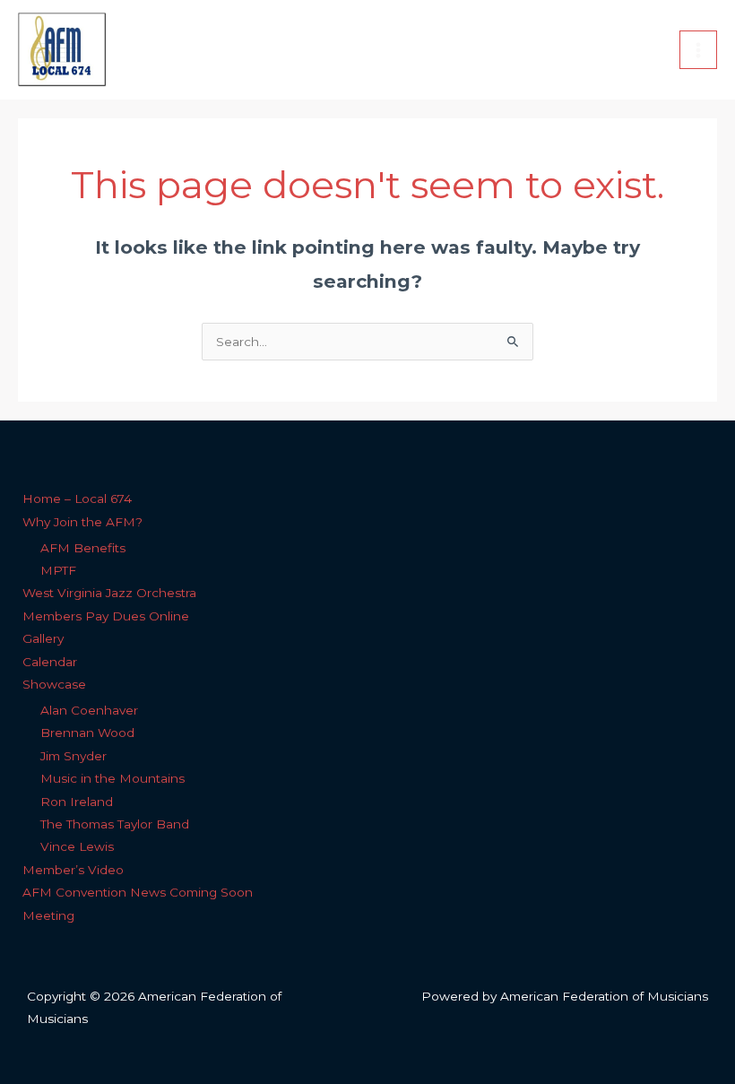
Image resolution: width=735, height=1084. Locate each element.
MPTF (58, 570)
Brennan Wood (87, 732)
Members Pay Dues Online (105, 616)
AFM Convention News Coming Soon (137, 892)
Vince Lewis (77, 846)
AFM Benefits (82, 548)
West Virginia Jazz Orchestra (109, 592)
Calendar (49, 662)
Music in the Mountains (112, 778)
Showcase (54, 684)
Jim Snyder (73, 756)
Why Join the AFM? (82, 522)
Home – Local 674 (77, 498)
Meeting (48, 915)
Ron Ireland (76, 801)
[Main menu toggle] (698, 49)
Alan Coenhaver (89, 710)
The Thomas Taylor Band (114, 824)
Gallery (43, 638)
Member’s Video (73, 870)
